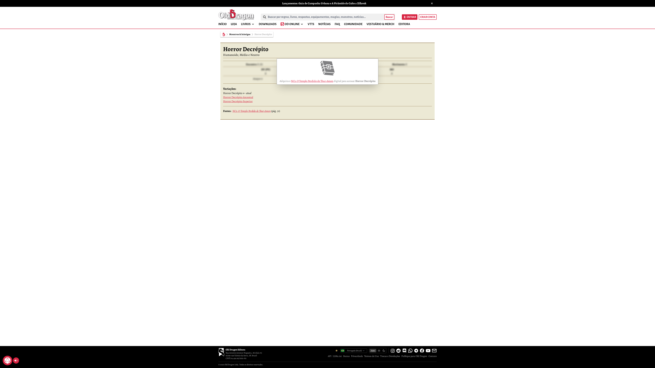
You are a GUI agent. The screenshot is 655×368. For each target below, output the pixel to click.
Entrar (411, 17)
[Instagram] (393, 351)
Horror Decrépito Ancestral (238, 97)
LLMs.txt (337, 356)
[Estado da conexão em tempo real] (336, 350)
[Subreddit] (398, 350)
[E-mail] (434, 350)
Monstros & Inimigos (239, 34)
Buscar (389, 17)
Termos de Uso (371, 356)
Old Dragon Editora (235, 349)
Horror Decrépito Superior (238, 101)
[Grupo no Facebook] (422, 350)
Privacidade (357, 356)
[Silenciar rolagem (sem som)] (16, 360)
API (329, 356)
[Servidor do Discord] (404, 350)
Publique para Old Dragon (414, 356)
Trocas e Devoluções (390, 356)
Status (346, 356)
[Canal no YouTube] (428, 350)
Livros (246, 24)
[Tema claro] (379, 351)
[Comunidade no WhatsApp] (410, 350)
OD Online (292, 24)
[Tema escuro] (384, 351)
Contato (432, 356)
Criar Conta (427, 17)
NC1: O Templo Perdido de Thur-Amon (312, 81)
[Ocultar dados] (11, 356)
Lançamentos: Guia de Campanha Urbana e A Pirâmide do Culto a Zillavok (324, 3)
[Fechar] (432, 3)
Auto (373, 350)
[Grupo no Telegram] (416, 351)
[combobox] (325, 17)
